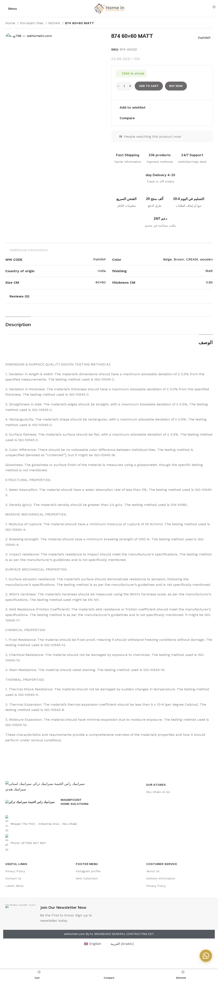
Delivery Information (160, 878)
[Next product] (210, 23)
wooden (206, 259)
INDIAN (54, 23)
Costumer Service (161, 864)
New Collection (87, 878)
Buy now (176, 86)
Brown (179, 259)
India (102, 271)
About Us (152, 871)
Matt (209, 271)
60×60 (101, 282)
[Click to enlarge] (13, 32)
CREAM (192, 259)
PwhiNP (204, 38)
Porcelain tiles (32, 23)
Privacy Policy (15, 871)
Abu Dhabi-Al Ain (158, 792)
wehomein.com (74, 934)
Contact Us (13, 878)
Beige (167, 259)
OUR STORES (156, 784)
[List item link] (48, 824)
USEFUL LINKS (16, 864)
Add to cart (149, 86)
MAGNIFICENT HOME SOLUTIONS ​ (75, 801)
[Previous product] (202, 23)
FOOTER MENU (87, 864)
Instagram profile (88, 871)
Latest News (14, 886)
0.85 (209, 282)
